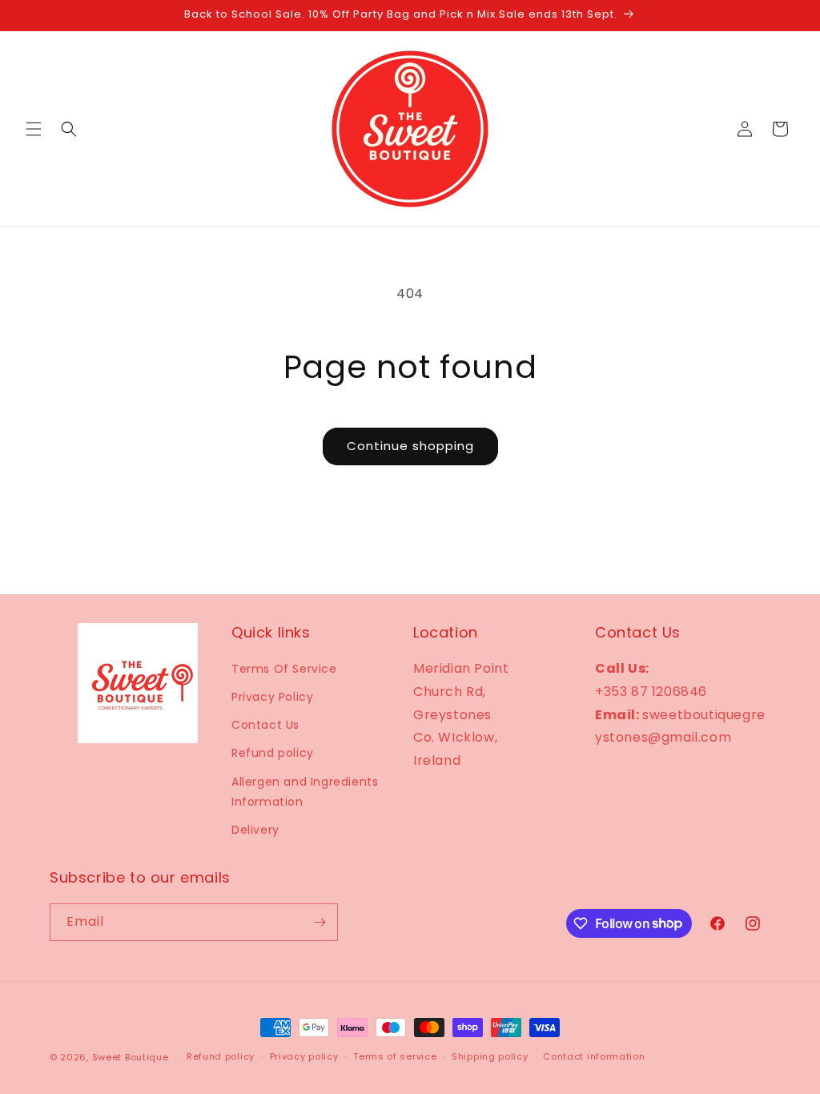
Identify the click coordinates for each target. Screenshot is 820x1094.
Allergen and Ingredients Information (304, 792)
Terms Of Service (284, 669)
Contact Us (265, 725)
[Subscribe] (319, 922)
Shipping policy (490, 1056)
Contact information (594, 1056)
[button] (33, 129)
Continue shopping (410, 445)
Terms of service (394, 1056)
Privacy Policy (272, 697)
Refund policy (272, 753)
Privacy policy (304, 1056)
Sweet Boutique (130, 1057)
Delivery (255, 830)
